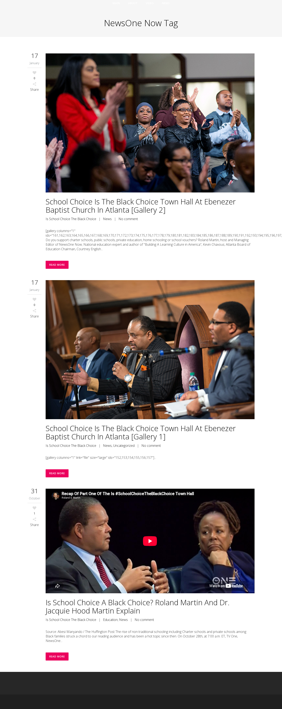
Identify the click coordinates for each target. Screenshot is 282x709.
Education (110, 619)
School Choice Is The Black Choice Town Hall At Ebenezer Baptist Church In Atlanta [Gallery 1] (141, 432)
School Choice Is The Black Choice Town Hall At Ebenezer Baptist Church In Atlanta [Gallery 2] (141, 206)
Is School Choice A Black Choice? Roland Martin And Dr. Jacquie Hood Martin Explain (138, 606)
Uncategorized (124, 445)
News (107, 219)
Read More (57, 265)
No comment (128, 219)
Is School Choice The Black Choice (71, 219)
